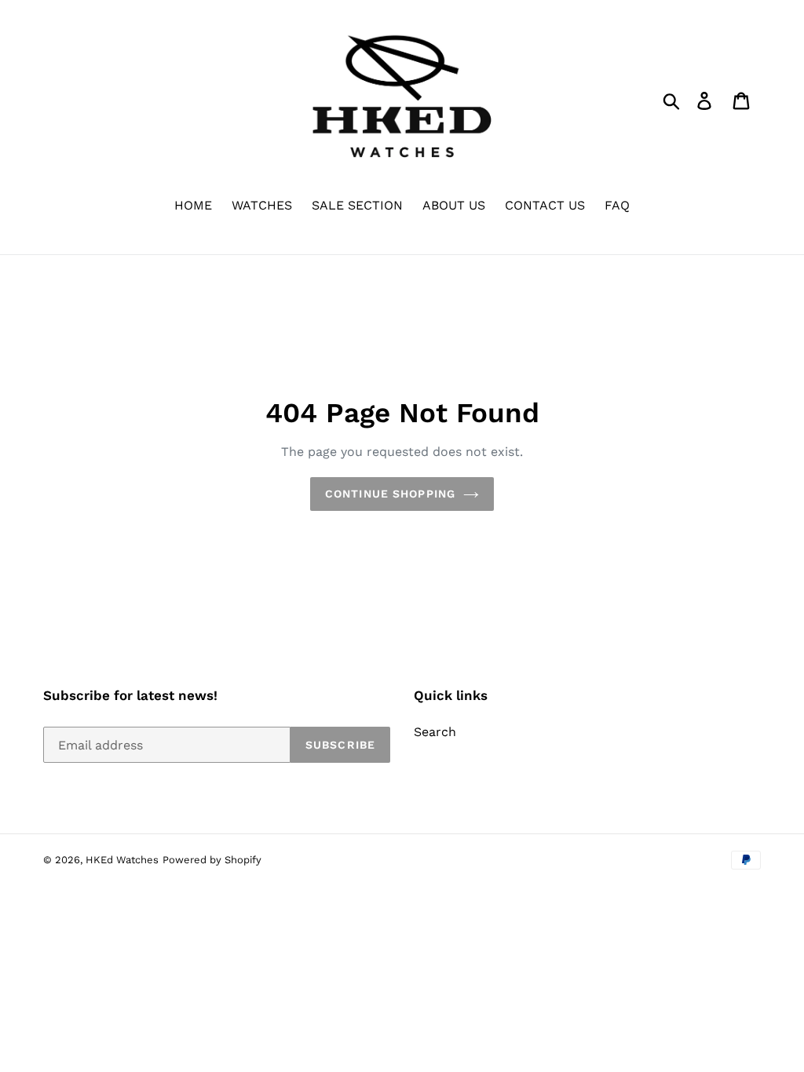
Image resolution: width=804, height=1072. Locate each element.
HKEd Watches (122, 860)
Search (435, 731)
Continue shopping (390, 493)
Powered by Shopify (212, 860)
